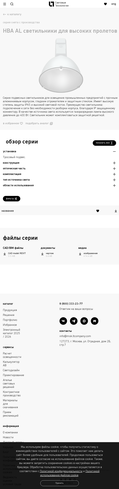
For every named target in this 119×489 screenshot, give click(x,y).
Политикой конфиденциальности (61, 471)
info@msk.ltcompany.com (75, 336)
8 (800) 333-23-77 (71, 303)
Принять (59, 483)
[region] (59, 210)
